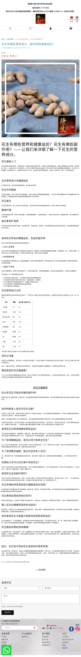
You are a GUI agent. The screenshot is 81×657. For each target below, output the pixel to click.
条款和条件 (46, 645)
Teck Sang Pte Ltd (29, 655)
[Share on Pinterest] (13, 56)
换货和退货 (46, 642)
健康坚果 (4, 639)
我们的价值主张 (68, 639)
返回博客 (42, 570)
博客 (63, 645)
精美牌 (3, 642)
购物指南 (45, 637)
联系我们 (65, 642)
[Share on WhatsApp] (16, 56)
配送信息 (45, 639)
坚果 (8, 562)
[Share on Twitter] (5, 56)
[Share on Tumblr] (10, 56)
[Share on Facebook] (2, 56)
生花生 (3, 375)
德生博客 (10, 39)
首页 (2, 39)
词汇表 (64, 648)
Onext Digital (66, 655)
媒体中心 (25, 637)
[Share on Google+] (8, 56)
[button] (71, 28)
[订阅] (35, 628)
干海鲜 (3, 637)
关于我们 (65, 637)
